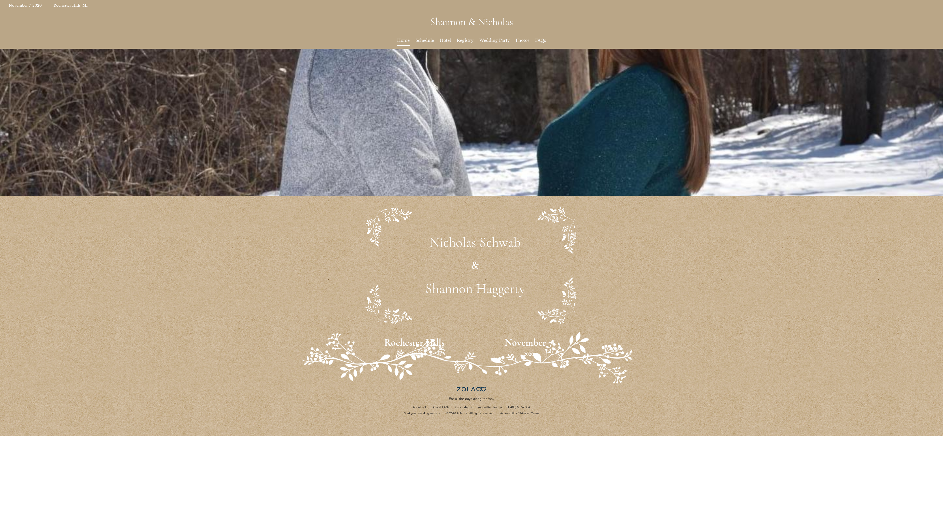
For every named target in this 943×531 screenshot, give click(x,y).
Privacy (524, 413)
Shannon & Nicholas (471, 21)
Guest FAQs (441, 407)
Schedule (425, 40)
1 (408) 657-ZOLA (519, 407)
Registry (465, 40)
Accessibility (508, 413)
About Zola (420, 407)
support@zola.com (490, 407)
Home (403, 40)
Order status (463, 407)
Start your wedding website (422, 413)
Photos (522, 40)
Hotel (445, 40)
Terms (535, 413)
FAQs (540, 40)
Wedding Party (494, 40)
